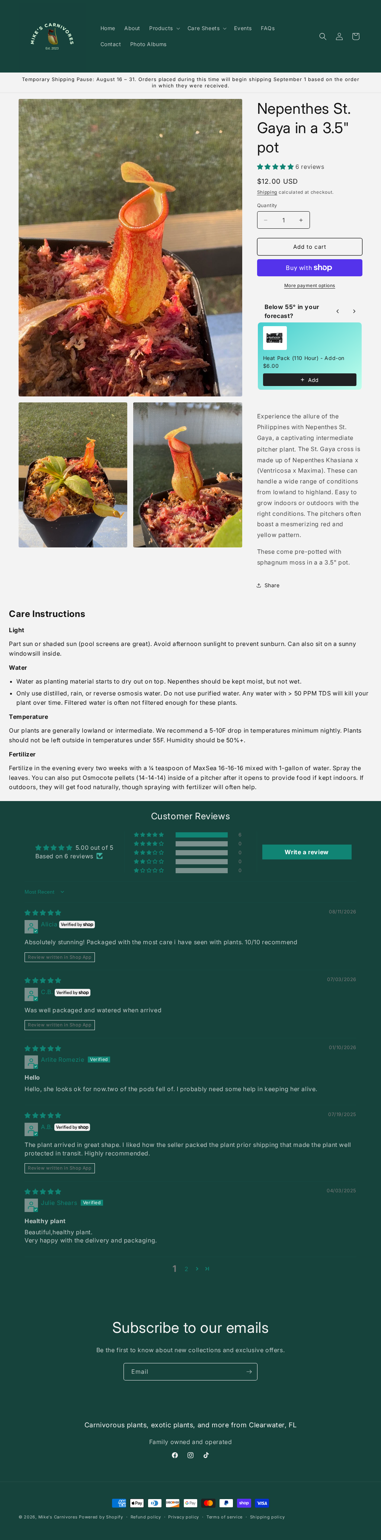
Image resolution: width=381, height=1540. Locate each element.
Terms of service (224, 1517)
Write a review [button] (307, 852)
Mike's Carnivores (58, 1517)
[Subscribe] (249, 1371)
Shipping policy (267, 1517)
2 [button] (187, 1269)
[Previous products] (338, 311)
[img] (43, 912)
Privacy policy (183, 1517)
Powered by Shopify (101, 1517)
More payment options (309, 285)
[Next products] (354, 311)
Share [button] (272, 585)
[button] (164, 28)
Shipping (267, 192)
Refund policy (146, 1517)
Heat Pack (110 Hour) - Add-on (304, 358)
